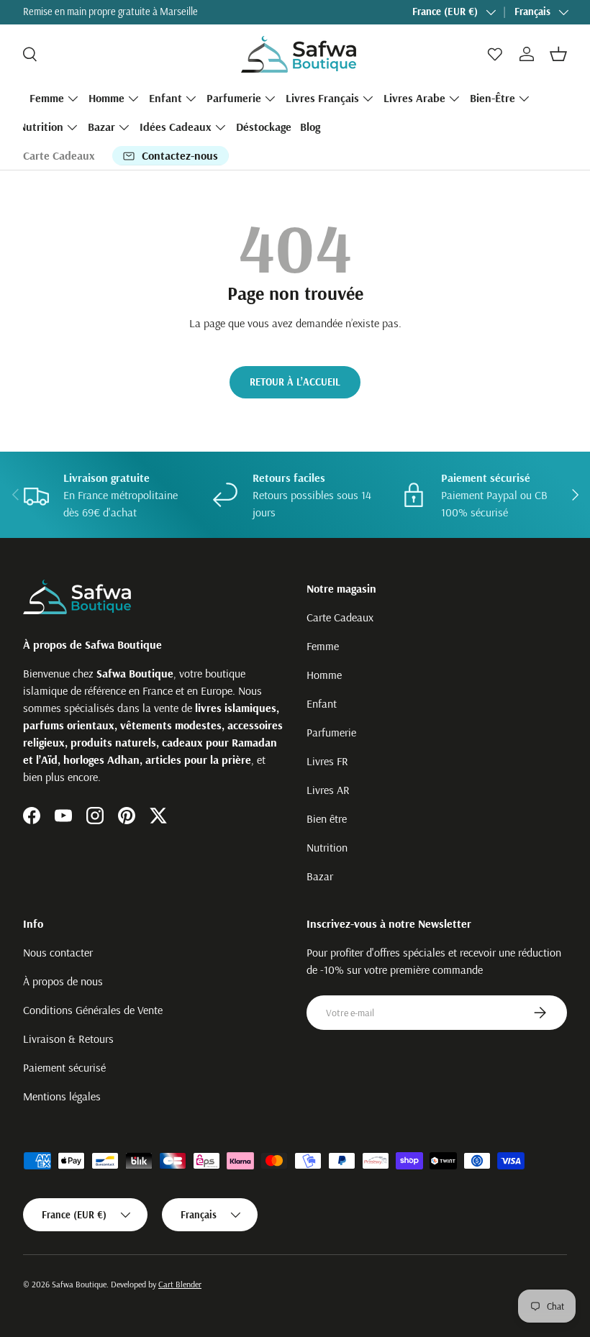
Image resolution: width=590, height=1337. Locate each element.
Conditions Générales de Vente (93, 1010)
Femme (323, 646)
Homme (324, 674)
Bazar (320, 876)
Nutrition (327, 847)
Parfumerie (331, 732)
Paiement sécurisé (64, 1067)
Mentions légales (62, 1096)
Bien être (327, 818)
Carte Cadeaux (59, 155)
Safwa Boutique (79, 1284)
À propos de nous (63, 981)
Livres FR (327, 761)
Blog (310, 126)
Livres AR (328, 789)
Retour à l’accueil (295, 381)
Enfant (322, 703)
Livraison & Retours (68, 1038)
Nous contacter (58, 952)
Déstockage (263, 126)
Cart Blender (179, 1284)
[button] (558, 54)
